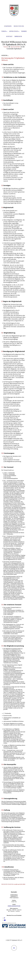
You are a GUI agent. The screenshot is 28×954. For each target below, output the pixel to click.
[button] (14, 947)
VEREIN (3, 31)
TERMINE (24, 31)
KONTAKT (9, 36)
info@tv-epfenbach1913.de (14, 906)
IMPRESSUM (18, 36)
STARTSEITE (8, 26)
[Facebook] (4, 918)
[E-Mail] (4, 920)
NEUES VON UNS (19, 26)
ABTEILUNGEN (13, 31)
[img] (14, 9)
